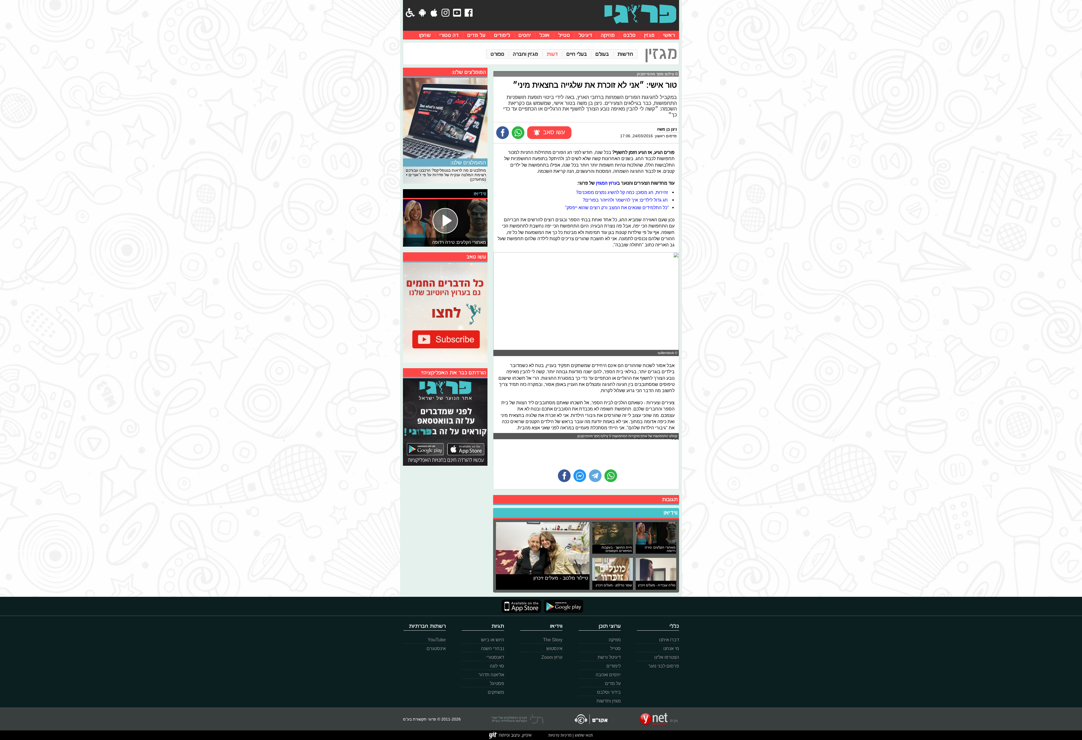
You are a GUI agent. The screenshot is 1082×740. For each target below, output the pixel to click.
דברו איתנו (669, 639)
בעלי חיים (576, 54)
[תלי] (517, 719)
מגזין (649, 35)
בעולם (602, 54)
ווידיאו (671, 512)
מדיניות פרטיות (559, 735)
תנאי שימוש (583, 735)
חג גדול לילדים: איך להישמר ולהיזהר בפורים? (626, 199)
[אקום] (590, 719)
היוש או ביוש (492, 639)
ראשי (669, 35)
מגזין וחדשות (609, 701)
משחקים (496, 692)
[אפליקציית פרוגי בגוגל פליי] (562, 606)
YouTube (437, 639)
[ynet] (658, 719)
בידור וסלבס (609, 692)
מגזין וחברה (525, 54)
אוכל (544, 35)
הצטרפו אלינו (666, 657)
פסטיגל (497, 683)
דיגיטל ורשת (609, 657)
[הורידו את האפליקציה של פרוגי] (445, 421)
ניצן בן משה (667, 129)
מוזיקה (608, 35)
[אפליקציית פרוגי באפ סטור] (521, 606)
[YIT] (510, 735)
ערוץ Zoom (551, 657)
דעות (552, 54)
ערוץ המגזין (606, 182)
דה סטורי (449, 35)
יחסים (524, 35)
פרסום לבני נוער (663, 666)
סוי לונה (497, 666)
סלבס (629, 35)
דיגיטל (585, 35)
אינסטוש (554, 648)
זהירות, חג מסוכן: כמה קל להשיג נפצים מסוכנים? (622, 192)
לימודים (502, 35)
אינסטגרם (436, 648)
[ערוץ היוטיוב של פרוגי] (445, 312)
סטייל (564, 35)
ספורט (497, 54)
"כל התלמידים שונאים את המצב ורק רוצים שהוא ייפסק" (617, 207)
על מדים (476, 35)
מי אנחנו (671, 648)
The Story (552, 639)
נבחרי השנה (492, 648)
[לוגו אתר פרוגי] (640, 14)
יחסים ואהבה (608, 674)
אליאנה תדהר (491, 674)
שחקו (425, 35)
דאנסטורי (495, 657)
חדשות (625, 54)
